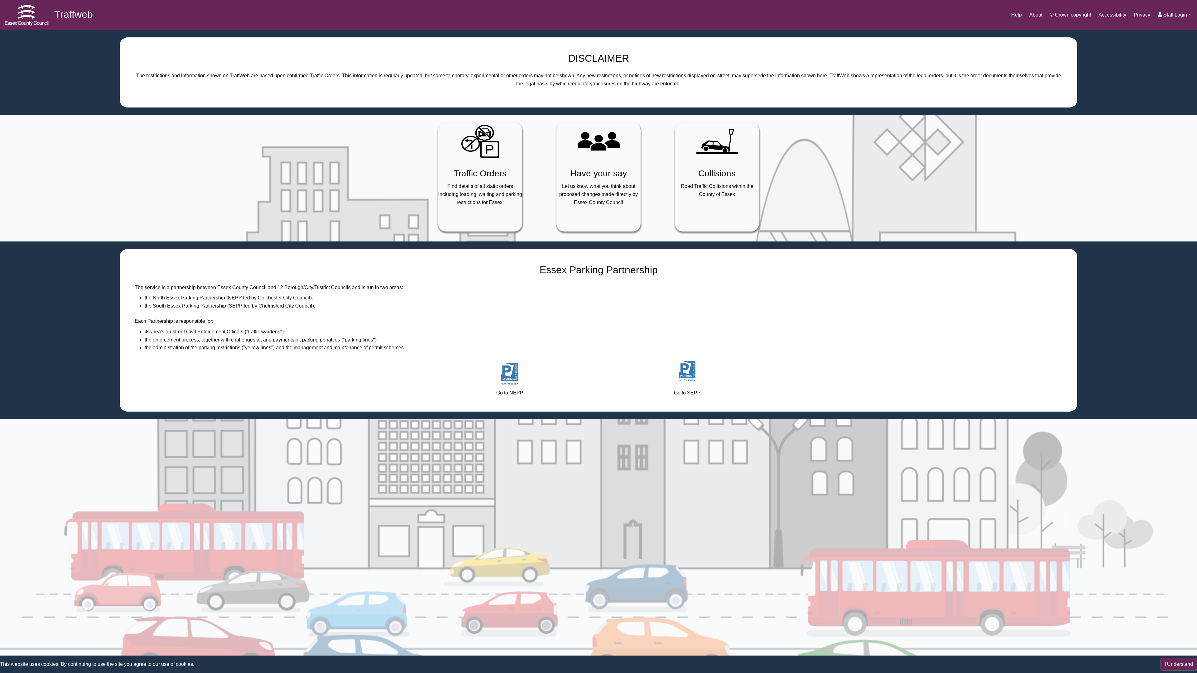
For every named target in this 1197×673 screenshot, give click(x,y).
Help (1016, 14)
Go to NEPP (509, 392)
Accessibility (1112, 14)
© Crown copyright (1070, 14)
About (1035, 14)
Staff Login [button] (1174, 14)
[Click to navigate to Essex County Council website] (26, 14)
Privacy (1142, 14)
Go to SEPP (687, 392)
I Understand (1179, 664)
